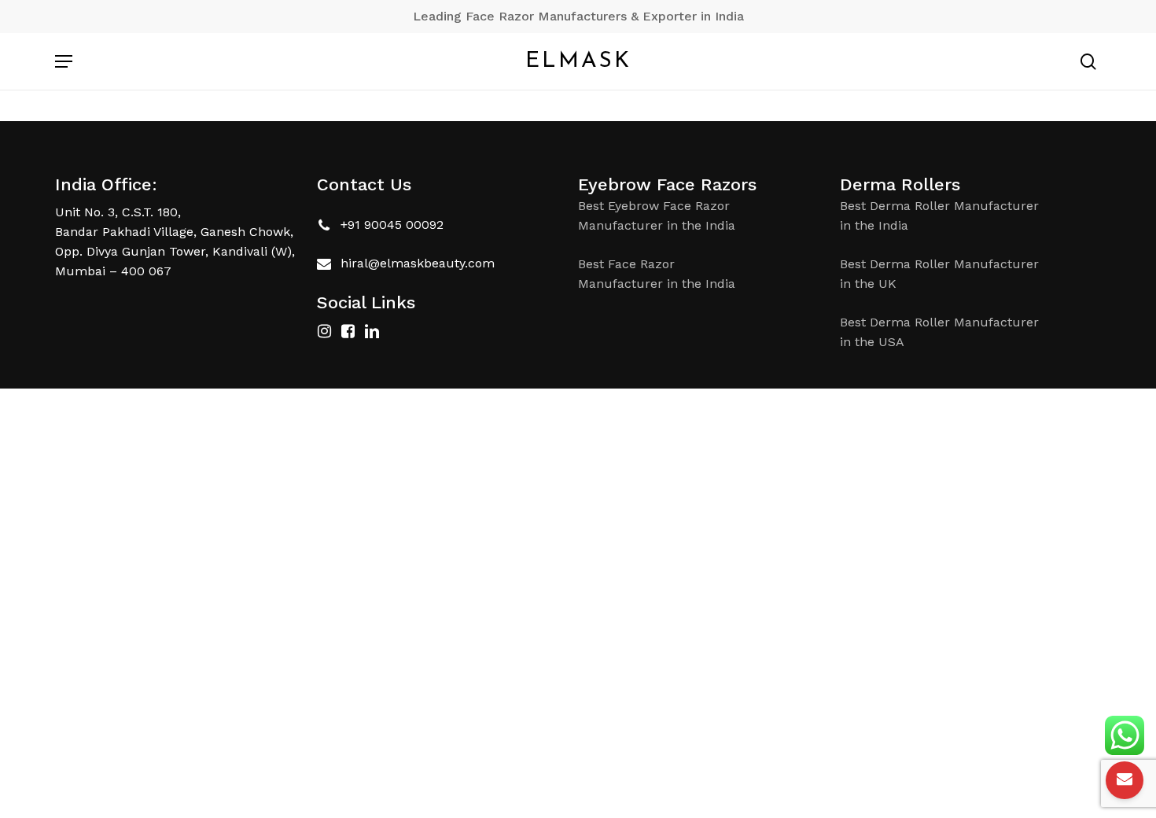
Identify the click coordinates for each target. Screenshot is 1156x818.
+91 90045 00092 (392, 224)
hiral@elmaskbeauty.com (418, 263)
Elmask (578, 61)
